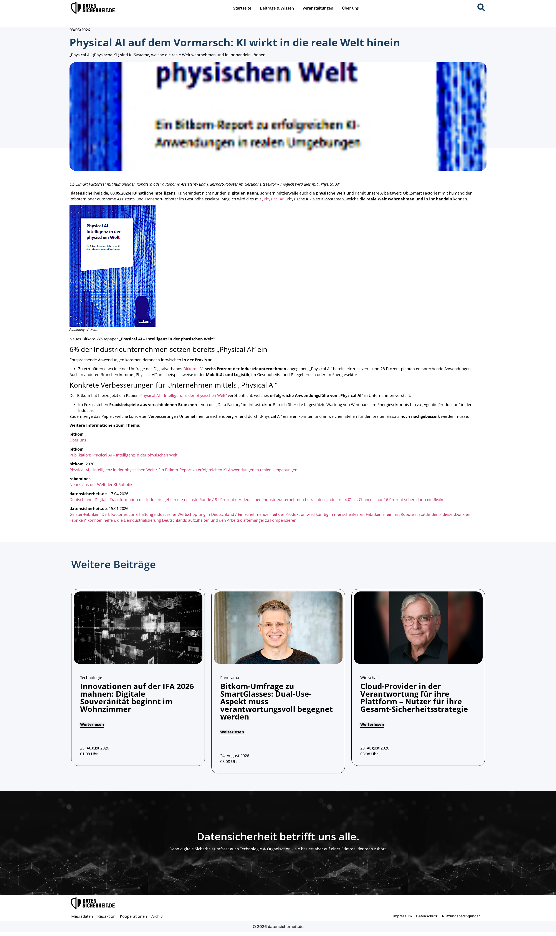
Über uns (350, 8)
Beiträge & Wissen (277, 8)
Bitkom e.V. (193, 368)
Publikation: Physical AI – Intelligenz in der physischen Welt (123, 455)
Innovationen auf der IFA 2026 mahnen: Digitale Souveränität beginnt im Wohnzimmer (137, 697)
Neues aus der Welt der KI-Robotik (101, 484)
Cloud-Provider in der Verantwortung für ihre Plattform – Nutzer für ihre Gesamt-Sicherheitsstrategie (414, 697)
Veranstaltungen (318, 8)
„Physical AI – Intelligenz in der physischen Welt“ (183, 395)
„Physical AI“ (273, 199)
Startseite (242, 8)
